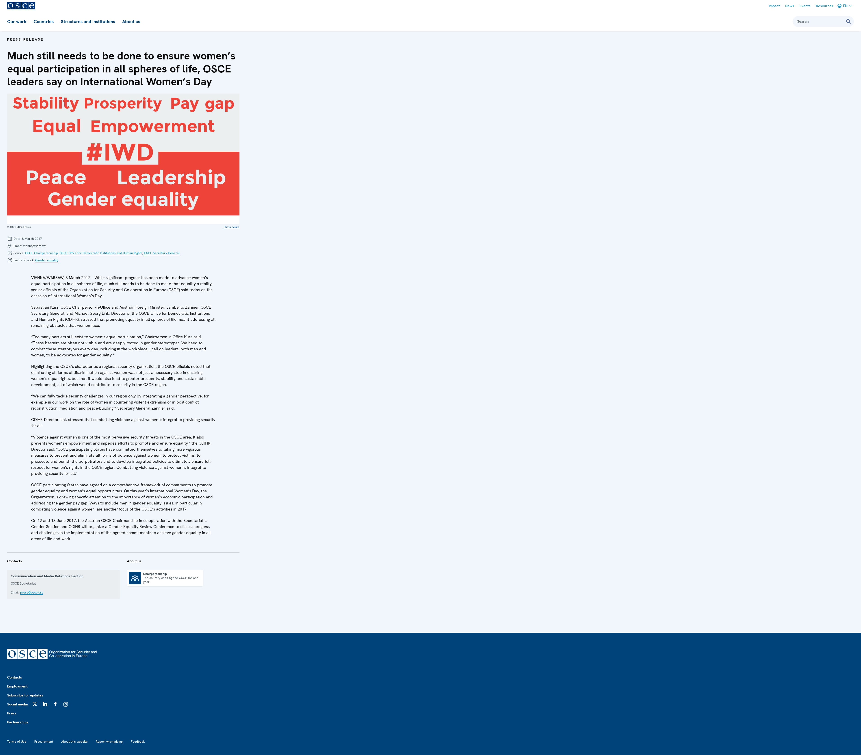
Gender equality (46, 260)
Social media (17, 704)
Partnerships (17, 722)
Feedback (138, 742)
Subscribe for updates (25, 695)
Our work (16, 21)
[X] (34, 703)
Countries (44, 21)
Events (805, 6)
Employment (17, 686)
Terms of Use (16, 742)
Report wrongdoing (109, 742)
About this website (74, 742)
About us (131, 21)
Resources (824, 6)
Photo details (231, 227)
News (789, 6)
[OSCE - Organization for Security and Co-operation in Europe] (21, 5)
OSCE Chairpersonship (41, 253)
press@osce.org (31, 592)
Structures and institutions (88, 21)
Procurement (43, 742)
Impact (774, 6)
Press (11, 713)
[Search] (848, 21)
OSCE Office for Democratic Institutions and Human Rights (100, 253)
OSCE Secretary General (162, 253)
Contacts (14, 677)
